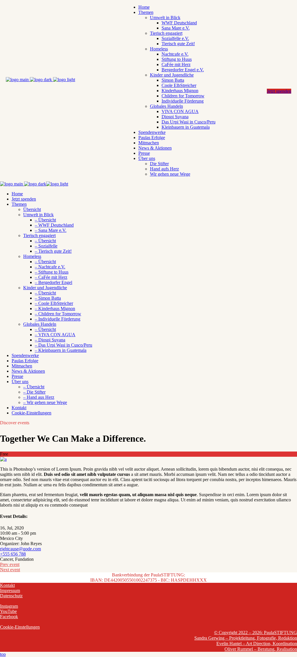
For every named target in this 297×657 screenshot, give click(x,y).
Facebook (9, 616)
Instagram (9, 606)
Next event (10, 569)
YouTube (8, 611)
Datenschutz (11, 595)
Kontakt (7, 585)
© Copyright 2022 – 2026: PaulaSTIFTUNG (255, 632)
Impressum (10, 590)
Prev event (9, 564)
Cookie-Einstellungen (20, 627)
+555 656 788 (13, 554)
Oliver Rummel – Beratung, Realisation (260, 649)
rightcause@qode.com (20, 548)
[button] (31, 412)
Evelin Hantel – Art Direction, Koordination (256, 643)
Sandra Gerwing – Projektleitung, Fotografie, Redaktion (245, 638)
